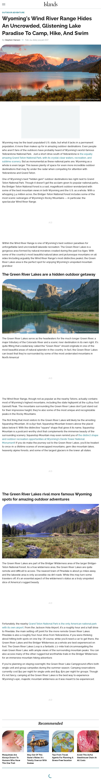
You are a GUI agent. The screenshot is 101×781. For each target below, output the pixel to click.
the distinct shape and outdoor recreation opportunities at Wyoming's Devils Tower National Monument (50, 439)
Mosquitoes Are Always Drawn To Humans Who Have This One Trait (11, 759)
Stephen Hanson (12, 40)
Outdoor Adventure (13, 12)
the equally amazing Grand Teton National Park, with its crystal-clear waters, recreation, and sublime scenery (47, 158)
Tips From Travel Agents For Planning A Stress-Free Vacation (62, 758)
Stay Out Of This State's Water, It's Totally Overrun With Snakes (37, 759)
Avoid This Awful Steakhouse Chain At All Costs (87, 758)
